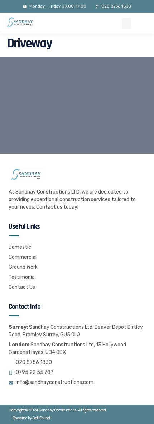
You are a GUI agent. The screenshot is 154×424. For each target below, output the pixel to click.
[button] (126, 23)
